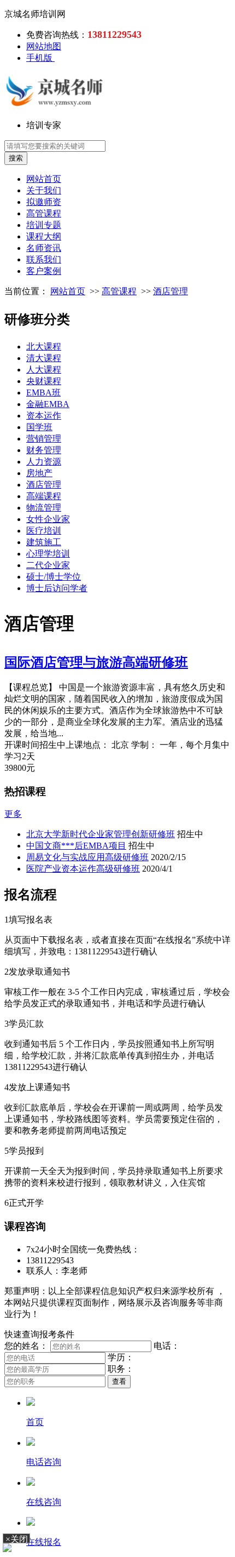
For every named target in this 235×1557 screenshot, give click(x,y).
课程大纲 (43, 236)
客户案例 (43, 271)
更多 (13, 813)
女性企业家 (48, 519)
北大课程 (43, 346)
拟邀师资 (43, 202)
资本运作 (43, 415)
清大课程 (43, 358)
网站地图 (43, 46)
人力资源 (43, 461)
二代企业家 (48, 565)
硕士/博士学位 (53, 576)
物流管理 (43, 507)
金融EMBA (47, 404)
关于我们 (43, 190)
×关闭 (16, 1539)
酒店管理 (170, 291)
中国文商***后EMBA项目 (76, 845)
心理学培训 (48, 553)
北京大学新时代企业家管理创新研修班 (100, 834)
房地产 (39, 473)
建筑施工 (43, 542)
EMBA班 (43, 392)
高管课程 (43, 213)
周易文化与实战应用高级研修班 (87, 857)
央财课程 (43, 381)
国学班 (39, 427)
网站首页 (43, 179)
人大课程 (43, 369)
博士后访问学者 (56, 588)
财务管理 (43, 450)
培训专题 (43, 225)
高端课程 (43, 496)
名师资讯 (43, 248)
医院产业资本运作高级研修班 (83, 868)
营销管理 (43, 438)
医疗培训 (43, 530)
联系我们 (43, 259)
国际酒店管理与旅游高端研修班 (96, 662)
